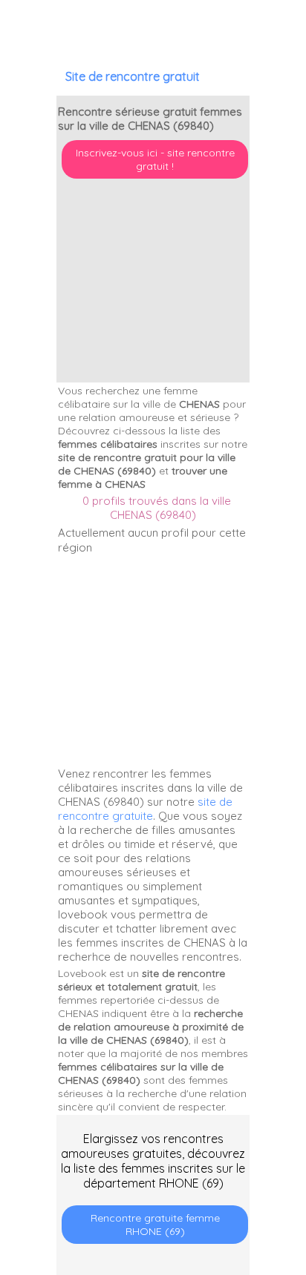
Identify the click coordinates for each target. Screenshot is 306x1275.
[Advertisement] (213, 1179)
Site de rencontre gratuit (132, 76)
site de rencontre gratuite (145, 809)
